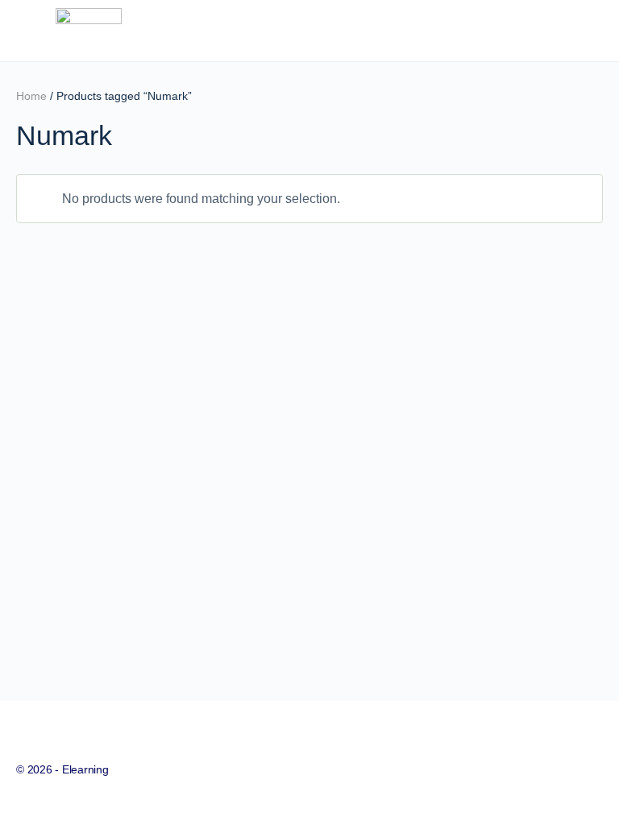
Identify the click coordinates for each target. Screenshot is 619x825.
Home (31, 95)
